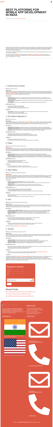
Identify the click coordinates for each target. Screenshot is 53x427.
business (17, 55)
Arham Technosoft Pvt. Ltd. (25, 422)
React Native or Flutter (41, 251)
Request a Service (15, 267)
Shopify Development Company (34, 312)
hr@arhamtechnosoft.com (35, 392)
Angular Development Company (34, 308)
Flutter (8, 148)
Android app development (12, 93)
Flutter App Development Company (35, 309)
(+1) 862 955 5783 (39, 365)
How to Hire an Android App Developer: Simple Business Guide (20, 291)
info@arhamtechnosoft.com (35, 342)
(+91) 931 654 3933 (32, 415)
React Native (9, 175)
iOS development (29, 121)
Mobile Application (21, 18)
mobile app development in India (35, 54)
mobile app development (23, 256)
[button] (51, 2)
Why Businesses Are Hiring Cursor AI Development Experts (20, 296)
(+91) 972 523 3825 (32, 365)
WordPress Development (33, 313)
